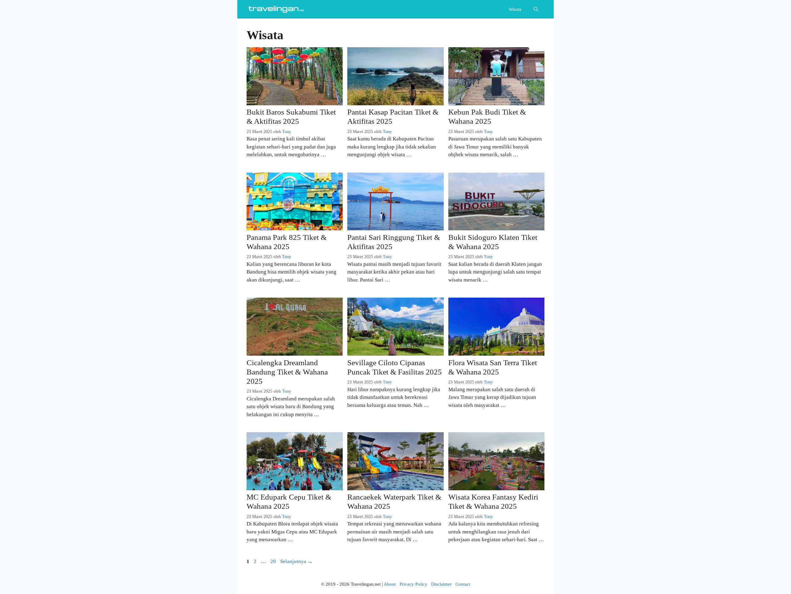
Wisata (515, 9)
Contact (462, 584)
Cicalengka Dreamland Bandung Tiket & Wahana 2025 (287, 371)
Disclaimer (441, 584)
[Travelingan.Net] (277, 9)
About (390, 584)
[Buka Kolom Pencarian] (535, 9)
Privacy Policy (413, 584)
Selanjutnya (296, 561)
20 (273, 561)
